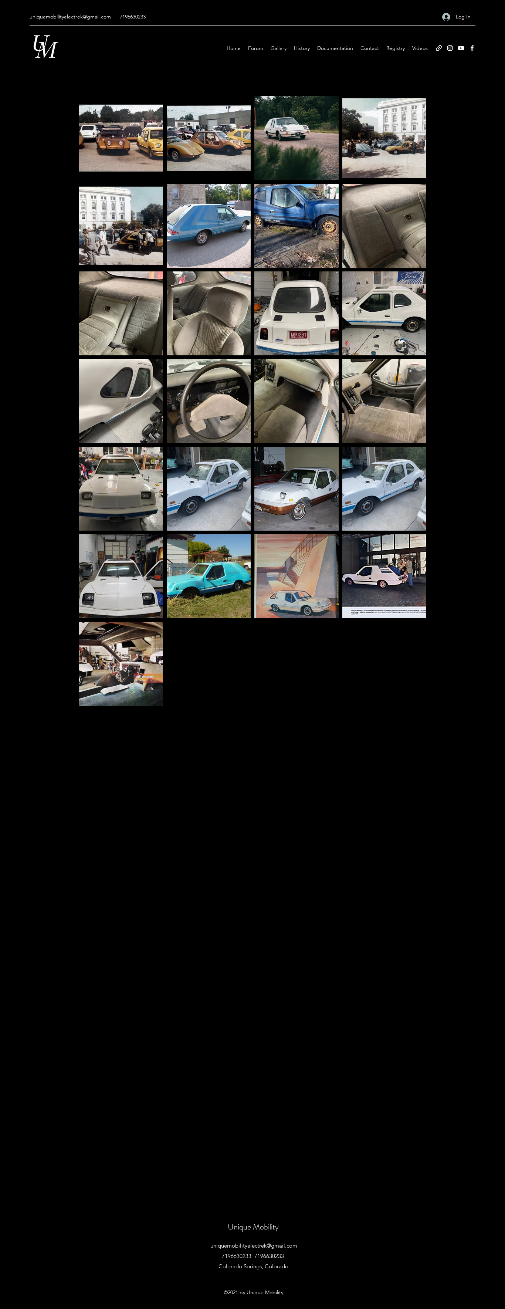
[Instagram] (450, 48)
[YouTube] (461, 48)
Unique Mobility (253, 1226)
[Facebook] (472, 48)
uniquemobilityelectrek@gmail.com (70, 16)
